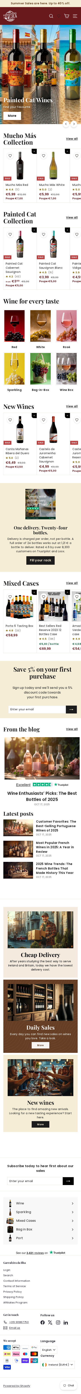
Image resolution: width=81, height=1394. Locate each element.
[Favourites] (59, 16)
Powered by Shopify (16, 1386)
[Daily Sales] (40, 1002)
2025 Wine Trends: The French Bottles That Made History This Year (55, 868)
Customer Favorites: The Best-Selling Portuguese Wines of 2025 (56, 825)
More (40, 1045)
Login (6, 1270)
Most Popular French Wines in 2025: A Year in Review (55, 847)
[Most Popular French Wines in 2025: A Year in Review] (18, 849)
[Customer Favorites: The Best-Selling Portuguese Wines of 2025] (18, 827)
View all (72, 139)
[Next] (74, 124)
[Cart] (66, 16)
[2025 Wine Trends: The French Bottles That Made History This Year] (18, 870)
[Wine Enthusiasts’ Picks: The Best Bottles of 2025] (42, 762)
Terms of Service (14, 1286)
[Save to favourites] (10, 155)
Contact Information (16, 1281)
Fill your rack (40, 560)
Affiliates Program (15, 1302)
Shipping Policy (13, 1297)
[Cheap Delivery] (40, 929)
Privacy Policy (12, 1292)
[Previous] (66, 124)
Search (8, 1275)
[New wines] (40, 1077)
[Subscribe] (71, 709)
